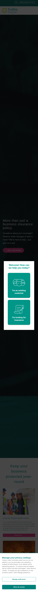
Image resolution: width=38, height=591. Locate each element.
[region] (19, 572)
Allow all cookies (19, 587)
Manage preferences (19, 579)
